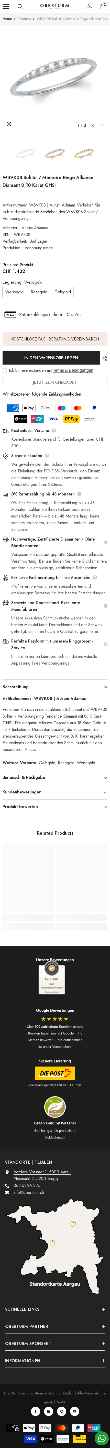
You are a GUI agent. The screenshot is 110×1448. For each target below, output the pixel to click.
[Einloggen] (90, 6)
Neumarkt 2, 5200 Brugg (36, 1179)
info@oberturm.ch (29, 1192)
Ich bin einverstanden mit (30, 370)
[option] (55, 77)
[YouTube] (74, 1411)
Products (24, 18)
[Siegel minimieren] (62, 967)
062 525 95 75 (27, 1185)
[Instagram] (48, 1411)
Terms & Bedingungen (73, 370)
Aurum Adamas (35, 228)
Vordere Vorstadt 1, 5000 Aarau (42, 1172)
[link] (28, 917)
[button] (93, 125)
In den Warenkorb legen (51, 358)
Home (7, 18)
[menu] (6, 6)
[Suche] (20, 7)
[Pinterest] (61, 1411)
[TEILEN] (103, 358)
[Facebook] (35, 1411)
